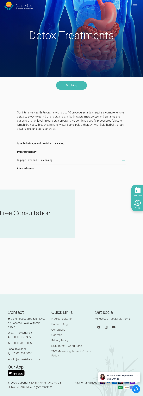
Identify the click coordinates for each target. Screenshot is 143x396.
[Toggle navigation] (135, 6)
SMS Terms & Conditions (66, 346)
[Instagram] (106, 327)
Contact (56, 335)
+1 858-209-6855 (21, 343)
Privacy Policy (59, 340)
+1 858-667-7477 (21, 337)
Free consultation (62, 318)
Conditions (58, 329)
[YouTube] (114, 327)
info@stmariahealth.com (26, 359)
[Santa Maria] (18, 5)
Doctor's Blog (59, 324)
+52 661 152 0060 (21, 353)
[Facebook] (99, 327)
